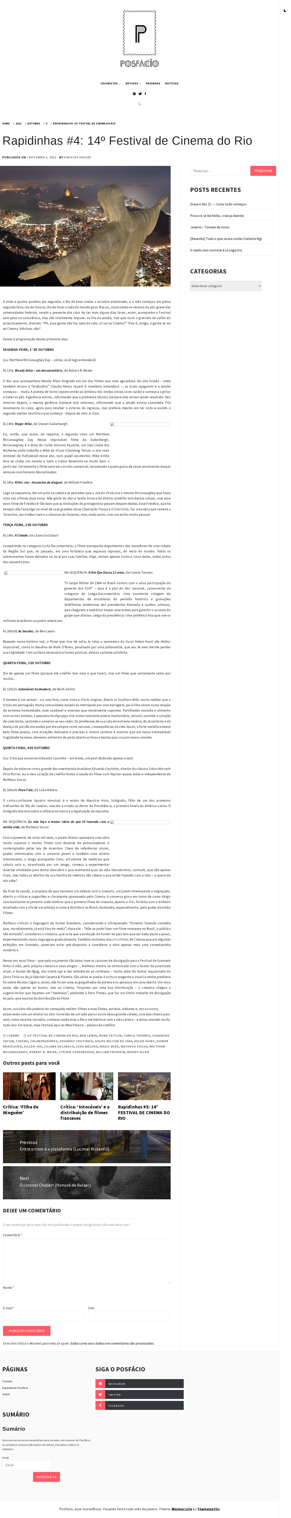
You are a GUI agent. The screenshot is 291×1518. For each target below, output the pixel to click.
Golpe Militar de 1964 (113, 1041)
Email (5, 1457)
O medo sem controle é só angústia (216, 250)
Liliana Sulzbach (59, 1046)
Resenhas (153, 83)
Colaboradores (44, 1041)
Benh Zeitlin (110, 1035)
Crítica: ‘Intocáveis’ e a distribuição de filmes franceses (84, 1112)
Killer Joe (33, 1046)
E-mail (9, 1308)
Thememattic (208, 1509)
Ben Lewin (88, 1035)
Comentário (12, 1235)
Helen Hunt (144, 1041)
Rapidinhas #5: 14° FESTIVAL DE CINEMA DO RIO (144, 1112)
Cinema (13, 1035)
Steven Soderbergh (76, 1052)
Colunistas (109, 83)
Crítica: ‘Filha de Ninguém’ (20, 1110)
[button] (285, 11)
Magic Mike (109, 1046)
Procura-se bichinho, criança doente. (217, 216)
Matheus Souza (134, 1046)
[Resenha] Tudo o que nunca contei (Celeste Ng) (226, 239)
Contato (7, 1381)
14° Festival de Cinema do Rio (52, 1035)
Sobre (6, 1394)
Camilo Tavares (137, 1035)
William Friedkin (110, 1052)
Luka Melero (87, 1046)
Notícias (172, 83)
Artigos (132, 83)
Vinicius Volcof (77, 157)
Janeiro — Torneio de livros (209, 227)
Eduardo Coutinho (76, 1041)
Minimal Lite (182, 1509)
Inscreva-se (46, 1477)
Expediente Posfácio (15, 1388)
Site (91, 1308)
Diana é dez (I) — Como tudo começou (218, 204)
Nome (8, 1287)
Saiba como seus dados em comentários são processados (112, 1343)
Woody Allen (138, 1052)
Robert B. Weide (43, 1052)
